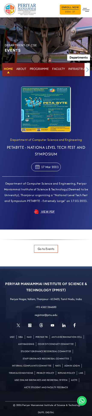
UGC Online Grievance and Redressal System (41, 380)
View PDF (47, 211)
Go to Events (46, 248)
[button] (87, 69)
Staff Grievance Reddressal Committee (46, 358)
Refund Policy (66, 373)
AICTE (74, 380)
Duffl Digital (46, 412)
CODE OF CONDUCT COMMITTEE (56, 344)
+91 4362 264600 (46, 307)
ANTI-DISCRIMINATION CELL (67, 337)
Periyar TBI (42, 337)
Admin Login (72, 365)
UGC (12, 337)
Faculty (58, 69)
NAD (29, 337)
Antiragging (26, 344)
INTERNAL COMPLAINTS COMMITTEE (32, 365)
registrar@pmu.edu (46, 315)
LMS (81, 373)
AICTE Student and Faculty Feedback (46, 387)
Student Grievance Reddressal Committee (46, 351)
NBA (20, 337)
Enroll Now (70, 9)
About (21, 69)
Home (8, 69)
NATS (58, 365)
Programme (39, 69)
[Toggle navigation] (85, 9)
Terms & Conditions (21, 373)
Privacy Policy (45, 373)
